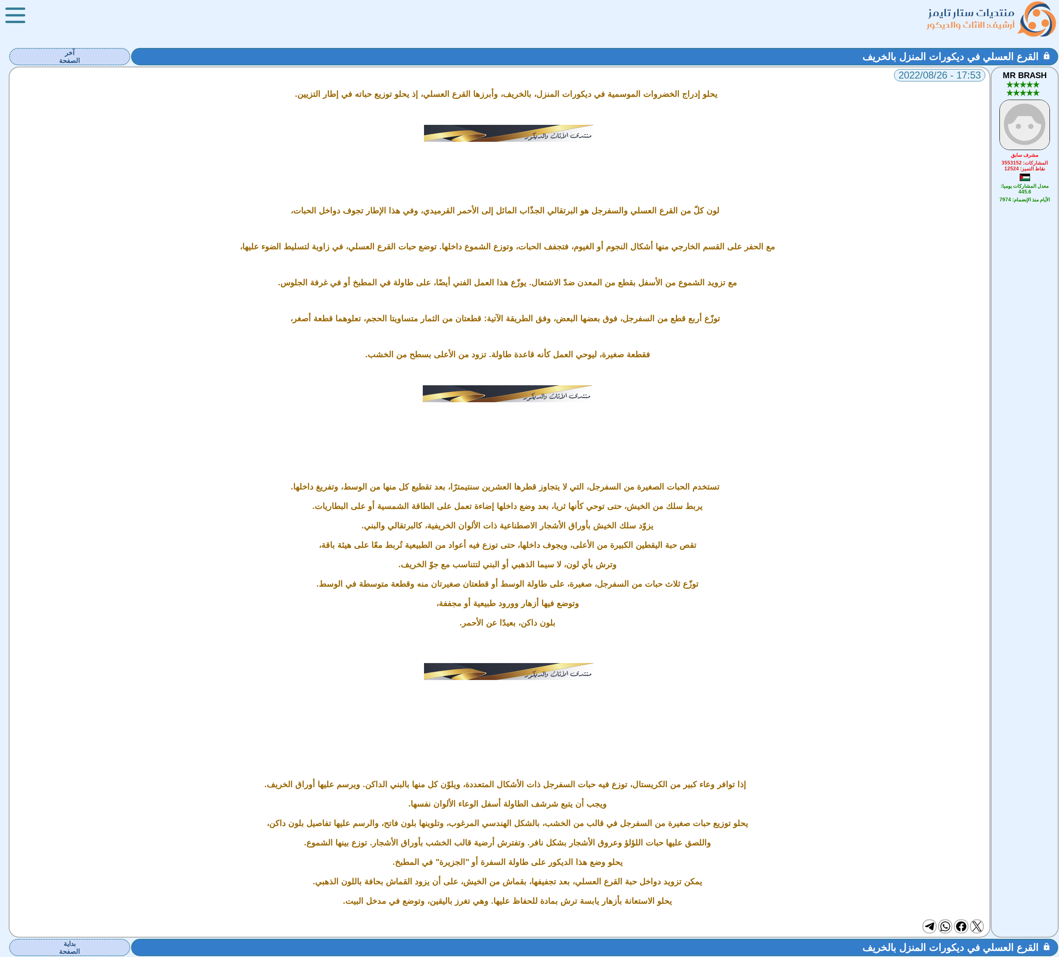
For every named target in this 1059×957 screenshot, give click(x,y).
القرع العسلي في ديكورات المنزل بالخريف (951, 56)
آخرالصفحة (69, 56)
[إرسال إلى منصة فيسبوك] (961, 926)
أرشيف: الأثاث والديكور (971, 24)
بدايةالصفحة (69, 947)
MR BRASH (1025, 75)
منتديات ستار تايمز (972, 12)
